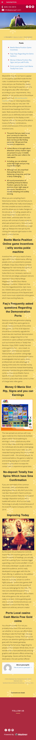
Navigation (11, 2)
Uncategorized (28, 37)
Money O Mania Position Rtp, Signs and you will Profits (21, 61)
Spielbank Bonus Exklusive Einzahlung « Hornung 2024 (18, 683)
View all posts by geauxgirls (23, 667)
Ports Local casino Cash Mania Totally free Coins (21, 67)
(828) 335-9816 (10, 7)
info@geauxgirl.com (13, 10)
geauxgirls (9, 37)
